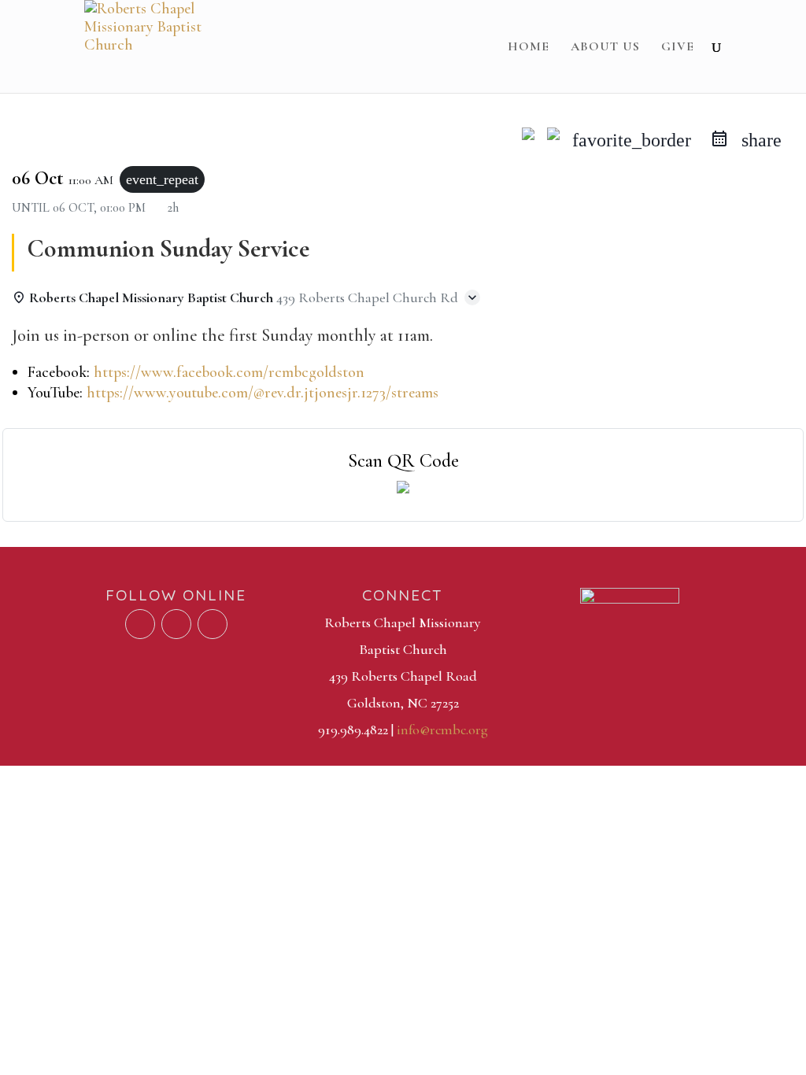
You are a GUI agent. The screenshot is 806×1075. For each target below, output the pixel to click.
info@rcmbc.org (442, 729)
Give (677, 47)
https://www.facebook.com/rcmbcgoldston (229, 372)
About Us (605, 47)
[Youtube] (553, 140)
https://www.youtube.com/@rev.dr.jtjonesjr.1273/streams (262, 392)
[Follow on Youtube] (176, 624)
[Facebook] (528, 140)
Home (528, 47)
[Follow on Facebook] (140, 624)
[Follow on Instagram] (212, 624)
